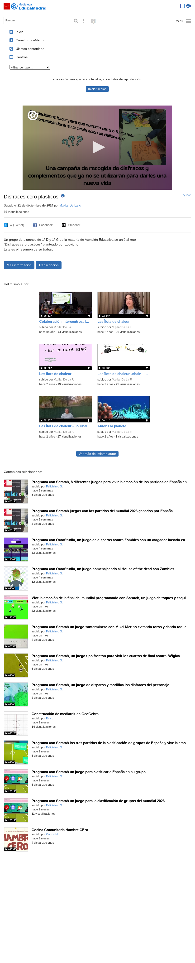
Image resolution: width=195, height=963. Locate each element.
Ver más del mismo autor (97, 454)
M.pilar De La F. (70, 205)
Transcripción (48, 265)
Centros (22, 57)
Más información (19, 265)
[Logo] (32, 115)
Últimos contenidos (30, 49)
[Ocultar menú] (183, 21)
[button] (97, 147)
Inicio (20, 32)
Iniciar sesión (97, 89)
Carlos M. (52, 834)
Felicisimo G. (54, 486)
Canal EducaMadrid (30, 40)
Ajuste (187, 195)
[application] (97, 148)
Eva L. (50, 718)
